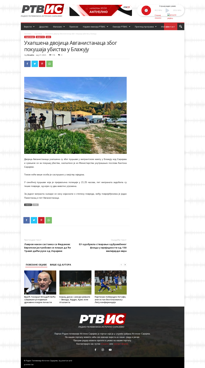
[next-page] (125, 264)
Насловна (27, 34)
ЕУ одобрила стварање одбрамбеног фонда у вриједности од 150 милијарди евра (103, 247)
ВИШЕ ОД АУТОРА (60, 264)
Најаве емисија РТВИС (94, 26)
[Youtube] (110, 350)
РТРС (35, 205)
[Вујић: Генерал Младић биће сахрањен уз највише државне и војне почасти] (40, 282)
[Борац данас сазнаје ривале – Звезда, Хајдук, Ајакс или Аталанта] (75, 282)
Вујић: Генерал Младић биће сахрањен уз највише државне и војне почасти (40, 299)
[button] (180, 26)
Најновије (38, 34)
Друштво (43, 26)
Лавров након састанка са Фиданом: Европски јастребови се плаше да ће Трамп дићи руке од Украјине (47, 247)
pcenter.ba (28, 364)
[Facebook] (27, 64)
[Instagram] (103, 350)
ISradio (30, 55)
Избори (165, 26)
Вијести (28, 26)
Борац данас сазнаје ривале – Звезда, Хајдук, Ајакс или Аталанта (74, 299)
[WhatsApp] (49, 64)
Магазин (57, 26)
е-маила (105, 344)
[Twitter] (35, 64)
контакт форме (121, 344)
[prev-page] (121, 264)
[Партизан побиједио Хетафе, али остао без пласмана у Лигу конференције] (111, 282)
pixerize (65, 360)
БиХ (48, 37)
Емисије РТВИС (120, 26)
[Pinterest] (42, 64)
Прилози (73, 26)
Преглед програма (144, 26)
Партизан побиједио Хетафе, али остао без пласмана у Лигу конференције (110, 299)
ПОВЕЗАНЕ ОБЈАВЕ (36, 264)
